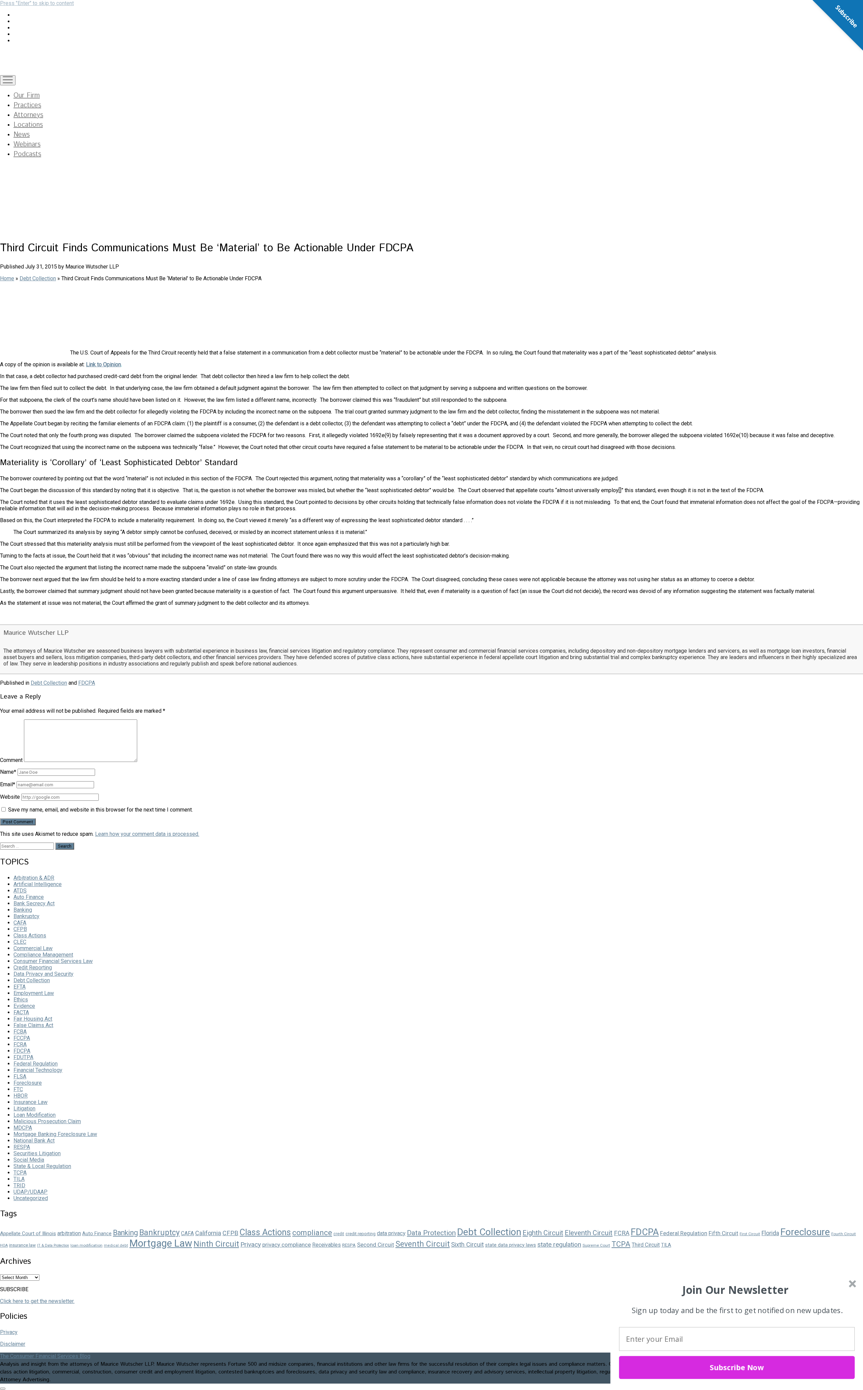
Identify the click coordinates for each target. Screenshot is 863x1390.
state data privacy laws (510, 1245)
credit (338, 1233)
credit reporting (361, 1233)
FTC (18, 1089)
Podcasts (27, 154)
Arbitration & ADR (33, 878)
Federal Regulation (35, 1063)
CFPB (20, 929)
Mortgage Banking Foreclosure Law (55, 1134)
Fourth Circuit (843, 1233)
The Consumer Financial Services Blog (45, 1356)
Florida (770, 1233)
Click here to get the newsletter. (37, 1301)
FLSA (19, 1076)
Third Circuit (646, 1245)
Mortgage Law (160, 1243)
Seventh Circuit (422, 1244)
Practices (27, 105)
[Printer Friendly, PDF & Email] (17, 618)
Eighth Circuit (543, 1233)
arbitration (69, 1233)
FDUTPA (23, 1057)
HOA (4, 1245)
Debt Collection (38, 278)
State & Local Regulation (42, 1166)
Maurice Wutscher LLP (36, 632)
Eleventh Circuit (589, 1233)
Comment (11, 760)
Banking (22, 910)
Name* (8, 772)
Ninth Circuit (216, 1244)
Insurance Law (30, 1102)
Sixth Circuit (467, 1244)
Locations (28, 125)
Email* (7, 784)
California (208, 1233)
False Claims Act (33, 1025)
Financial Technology (37, 1070)
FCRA (20, 1044)
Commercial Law (33, 948)
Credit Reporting (32, 967)
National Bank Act (34, 1140)
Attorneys (28, 115)
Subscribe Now (737, 1367)
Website (10, 797)
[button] (735, 1290)
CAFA (19, 922)
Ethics (20, 999)
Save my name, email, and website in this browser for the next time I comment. (100, 809)
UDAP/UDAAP (30, 1192)
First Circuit (750, 1233)
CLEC (19, 942)
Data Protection (431, 1233)
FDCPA (86, 683)
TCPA (20, 1172)
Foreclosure (27, 1083)
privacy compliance (286, 1244)
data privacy (391, 1233)
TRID (19, 1185)
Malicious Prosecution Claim (47, 1121)
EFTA (19, 987)
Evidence (24, 1006)
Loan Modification (34, 1115)
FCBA (20, 1031)
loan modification (86, 1245)
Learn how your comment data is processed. (147, 834)
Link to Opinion (103, 364)
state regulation (559, 1244)
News (21, 135)
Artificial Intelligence (37, 884)
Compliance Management (43, 955)
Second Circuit (375, 1244)
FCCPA (21, 1038)
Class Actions (29, 935)
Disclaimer (12, 1344)
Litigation (24, 1108)
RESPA (21, 1147)
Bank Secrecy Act (34, 903)
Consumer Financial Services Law (53, 961)
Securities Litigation (37, 1153)
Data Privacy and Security (43, 974)
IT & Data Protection (53, 1245)
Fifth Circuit (723, 1233)
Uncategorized (30, 1198)
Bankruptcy (26, 916)
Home (7, 278)
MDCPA (22, 1128)
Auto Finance (28, 897)
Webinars (26, 144)
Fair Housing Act (32, 1019)
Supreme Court (596, 1245)
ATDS (20, 890)
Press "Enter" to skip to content (37, 3)
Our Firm (26, 96)
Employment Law (33, 993)
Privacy (250, 1244)
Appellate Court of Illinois (28, 1233)
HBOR (20, 1096)
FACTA (21, 1012)
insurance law (22, 1245)
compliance (312, 1232)
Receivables (326, 1245)
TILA (19, 1179)
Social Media (28, 1160)
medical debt (116, 1245)
